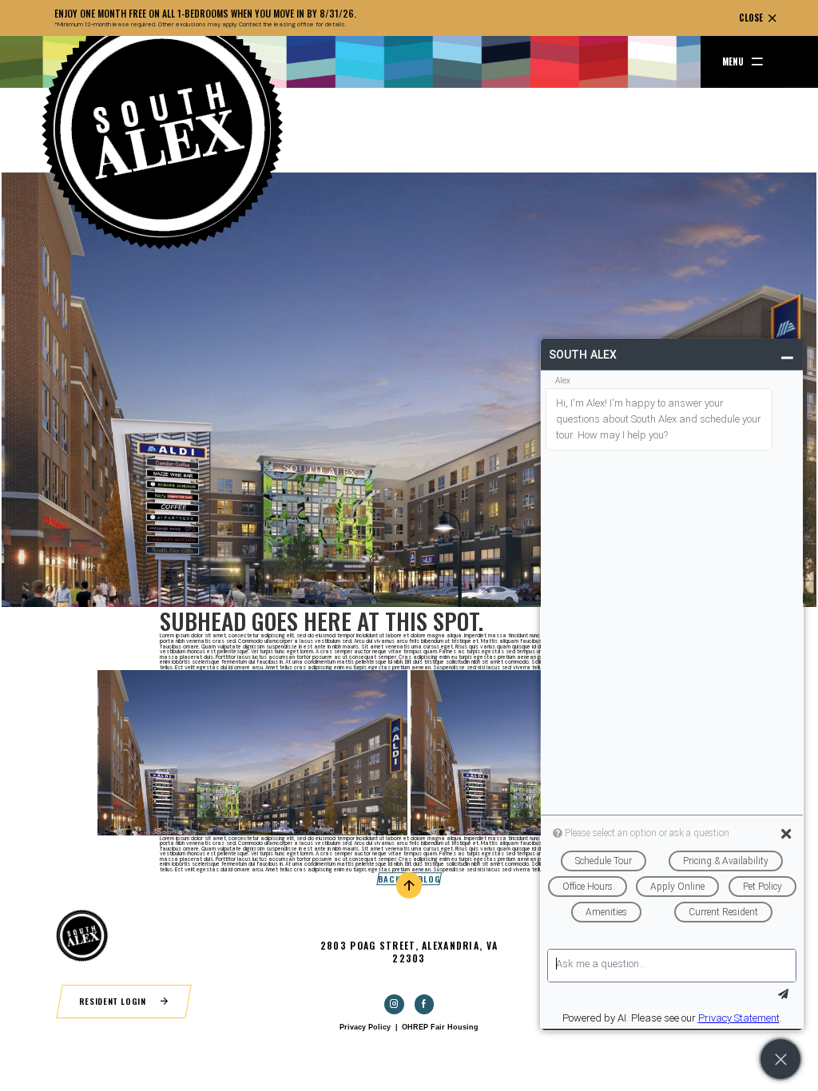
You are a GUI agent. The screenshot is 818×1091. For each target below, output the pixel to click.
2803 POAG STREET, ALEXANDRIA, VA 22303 (409, 951)
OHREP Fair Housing (440, 1027)
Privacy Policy (365, 1027)
